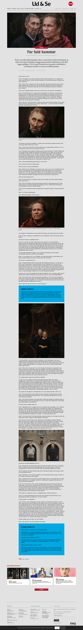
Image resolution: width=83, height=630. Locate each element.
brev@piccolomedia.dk (10, 622)
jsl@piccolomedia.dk (34, 616)
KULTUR (41, 47)
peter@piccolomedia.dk (11, 614)
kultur (23, 559)
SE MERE (41, 589)
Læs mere (62, 627)
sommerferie (27, 559)
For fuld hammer (41, 51)
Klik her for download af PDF (35, 610)
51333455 (46, 613)
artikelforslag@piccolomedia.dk (12, 620)
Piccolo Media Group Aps (34, 612)
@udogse (61, 613)
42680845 (46, 617)
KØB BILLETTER (65, 8)
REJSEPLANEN (73, 8)
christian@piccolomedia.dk (46, 612)
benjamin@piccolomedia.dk (11, 617)
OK (57, 627)
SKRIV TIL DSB (58, 8)
